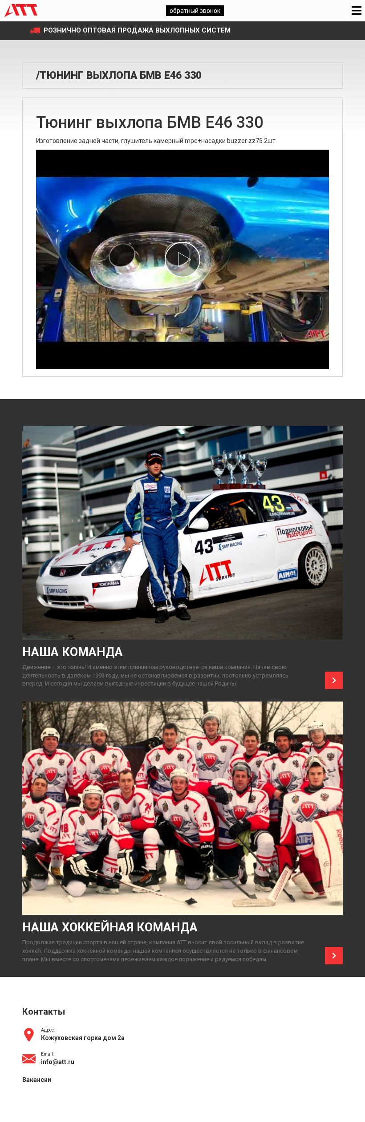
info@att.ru (57, 1061)
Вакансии (36, 1079)
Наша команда (72, 652)
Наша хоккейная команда (110, 927)
